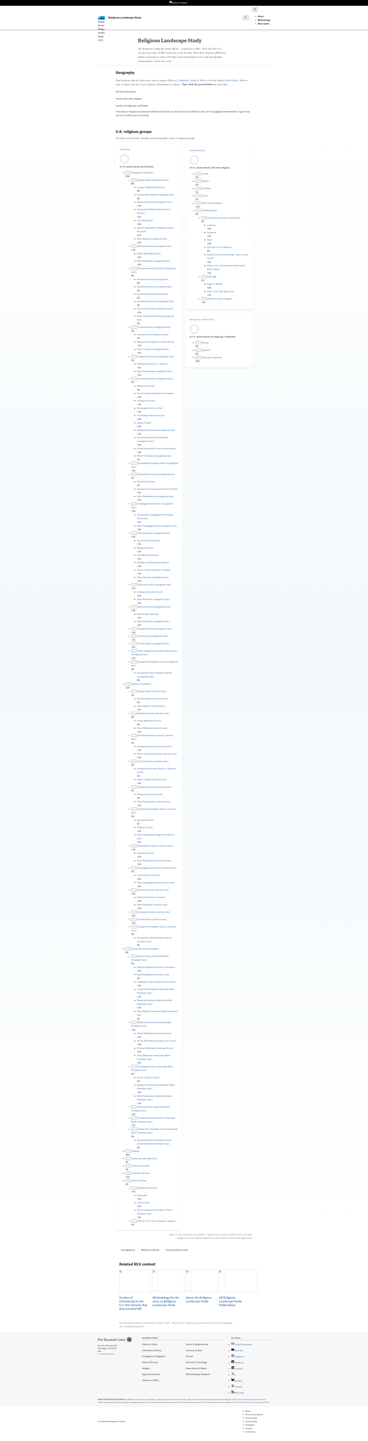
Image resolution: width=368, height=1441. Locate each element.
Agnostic (206, 350)
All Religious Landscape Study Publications (230, 1301)
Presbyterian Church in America (152, 363)
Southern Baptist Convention (151, 187)
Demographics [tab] (128, 1249)
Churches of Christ (146, 481)
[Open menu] (246, 17)
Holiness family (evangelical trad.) (154, 533)
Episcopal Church (145, 820)
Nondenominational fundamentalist (154, 286)
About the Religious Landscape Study (198, 1299)
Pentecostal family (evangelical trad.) (155, 378)
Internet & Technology (196, 1362)
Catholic (136, 1151)
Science (189, 1356)
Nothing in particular (212, 357)
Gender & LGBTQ (150, 1380)
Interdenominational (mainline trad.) (154, 746)
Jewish (205, 173)
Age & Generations (151, 1374)
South (193, 80)
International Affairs (151, 1350)
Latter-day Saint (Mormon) (144, 1158)
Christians (125, 149)
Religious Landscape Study (124, 17)
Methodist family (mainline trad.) (153, 713)
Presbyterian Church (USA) (149, 794)
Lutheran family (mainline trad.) (153, 761)
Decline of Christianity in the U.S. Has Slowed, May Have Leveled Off (133, 1303)
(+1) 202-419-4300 (106, 1354)
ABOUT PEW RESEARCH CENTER (111, 1399)
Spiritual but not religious (219, 247)
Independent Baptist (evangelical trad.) (156, 194)
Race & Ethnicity (150, 1362)
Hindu (205, 195)
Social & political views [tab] (177, 1249)
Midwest (172, 80)
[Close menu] (255, 9)
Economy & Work (194, 1350)
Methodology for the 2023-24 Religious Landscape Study (166, 1301)
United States (231, 80)
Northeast (184, 80)
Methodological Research (198, 1374)
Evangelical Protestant (142, 172)
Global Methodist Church (149, 253)
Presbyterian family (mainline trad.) (155, 786)
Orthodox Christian (141, 1165)
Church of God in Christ (148, 1077)
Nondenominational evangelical (152, 279)
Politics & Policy (149, 1344)
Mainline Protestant (141, 683)
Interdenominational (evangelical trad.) (155, 301)
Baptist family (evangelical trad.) (153, 180)
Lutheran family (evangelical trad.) (154, 327)
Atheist (205, 342)
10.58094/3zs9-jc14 (133, 1326)
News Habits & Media (196, 1368)
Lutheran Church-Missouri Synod (152, 334)
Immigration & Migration (154, 1356)
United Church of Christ (148, 875)
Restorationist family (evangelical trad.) (156, 474)
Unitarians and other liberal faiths (224, 217)
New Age (212, 276)
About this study (162, 61)
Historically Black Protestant (145, 948)
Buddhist (206, 188)
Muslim (205, 181)
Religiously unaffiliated (202, 319)
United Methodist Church (149, 720)
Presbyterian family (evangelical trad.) (156, 356)
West (202, 80)
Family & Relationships (197, 1344)
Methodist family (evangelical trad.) (155, 246)
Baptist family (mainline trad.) (152, 691)
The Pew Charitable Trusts (244, 1402)
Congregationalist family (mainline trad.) (157, 867)
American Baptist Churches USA (152, 698)
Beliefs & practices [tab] (150, 1249)
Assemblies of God (146, 385)
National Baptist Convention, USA (153, 974)
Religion (146, 1368)
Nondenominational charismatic (152, 293)
